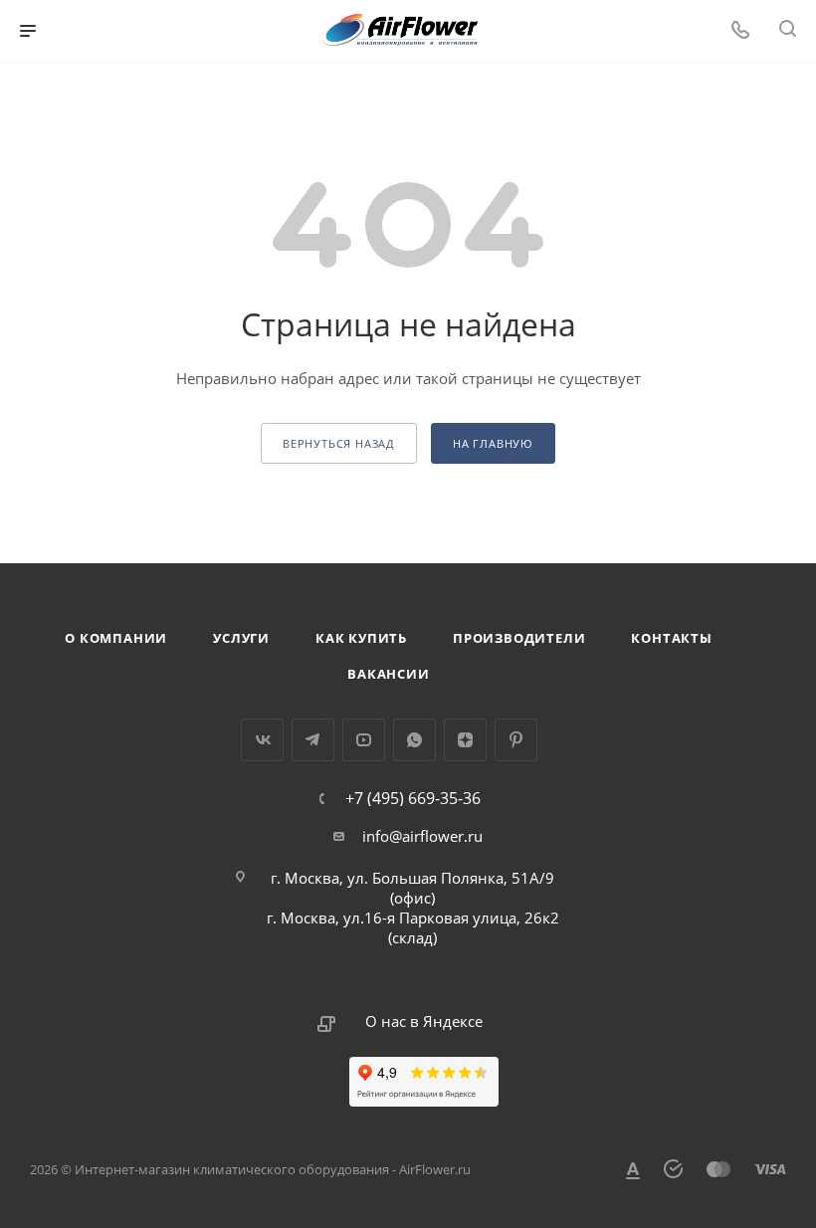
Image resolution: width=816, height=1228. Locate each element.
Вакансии (388, 674)
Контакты (671, 638)
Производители (519, 638)
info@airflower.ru (422, 836)
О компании (116, 638)
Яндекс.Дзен (465, 739)
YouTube (363, 739)
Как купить (361, 638)
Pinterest (516, 739)
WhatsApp (414, 739)
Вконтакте (262, 739)
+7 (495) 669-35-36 (413, 798)
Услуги (241, 638)
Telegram (313, 739)
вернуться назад (339, 443)
